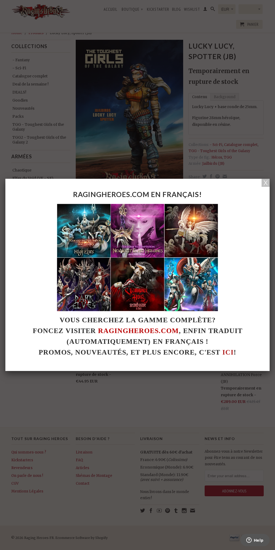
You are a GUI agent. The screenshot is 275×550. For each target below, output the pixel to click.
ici (228, 352)
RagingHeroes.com (138, 331)
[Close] (266, 183)
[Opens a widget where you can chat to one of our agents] (255, 540)
